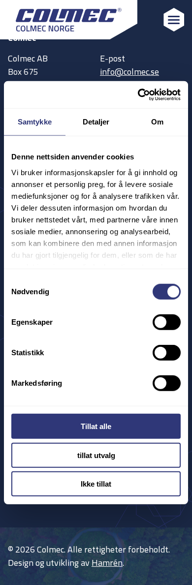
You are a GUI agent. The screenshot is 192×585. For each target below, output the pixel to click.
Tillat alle (96, 426)
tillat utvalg (96, 455)
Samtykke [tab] (35, 122)
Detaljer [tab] (96, 122)
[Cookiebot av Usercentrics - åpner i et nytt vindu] (138, 94)
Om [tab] (157, 122)
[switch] (167, 322)
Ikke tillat (96, 484)
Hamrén (107, 562)
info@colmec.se (129, 71)
